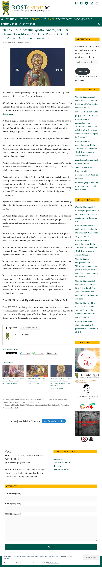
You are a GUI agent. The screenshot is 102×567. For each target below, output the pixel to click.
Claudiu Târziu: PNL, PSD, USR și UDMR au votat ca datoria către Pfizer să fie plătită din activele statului (86, 310)
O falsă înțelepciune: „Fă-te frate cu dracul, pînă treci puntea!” (87, 186)
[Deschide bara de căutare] (99, 24)
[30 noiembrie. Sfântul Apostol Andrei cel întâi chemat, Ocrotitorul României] (13, 371)
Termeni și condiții (61, 462)
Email (13, 503)
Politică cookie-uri (53, 563)
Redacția (57, 465)
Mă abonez (82, 71)
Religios (35, 19)
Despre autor (12, 327)
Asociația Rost (83, 19)
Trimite (51, 547)
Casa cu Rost (27, 24)
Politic (24, 19)
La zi (51, 19)
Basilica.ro (7, 113)
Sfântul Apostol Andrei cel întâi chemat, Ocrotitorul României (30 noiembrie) (35, 380)
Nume (13, 493)
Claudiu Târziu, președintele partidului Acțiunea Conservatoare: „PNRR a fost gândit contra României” (86, 148)
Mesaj (13, 513)
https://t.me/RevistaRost (54, 420)
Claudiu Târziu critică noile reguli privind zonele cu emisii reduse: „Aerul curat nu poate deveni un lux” (87, 214)
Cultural (11, 19)
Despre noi (58, 458)
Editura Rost (9, 24)
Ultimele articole (30, 327)
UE (44, 19)
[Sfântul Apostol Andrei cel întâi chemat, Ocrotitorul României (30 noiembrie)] (37, 371)
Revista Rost (64, 19)
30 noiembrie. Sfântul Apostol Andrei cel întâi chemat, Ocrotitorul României (13, 380)
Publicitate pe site (61, 469)
